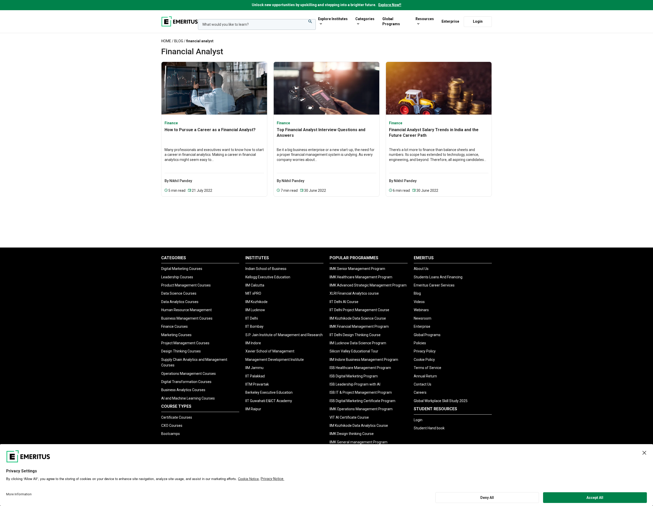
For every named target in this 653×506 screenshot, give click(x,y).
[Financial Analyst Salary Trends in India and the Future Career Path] (439, 88)
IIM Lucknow (255, 310)
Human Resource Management (186, 310)
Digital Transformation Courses (186, 382)
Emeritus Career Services (434, 285)
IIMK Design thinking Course (352, 434)
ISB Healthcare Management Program (360, 368)
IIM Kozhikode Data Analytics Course (359, 425)
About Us (421, 269)
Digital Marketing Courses (181, 269)
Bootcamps (170, 434)
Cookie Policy (424, 360)
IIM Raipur (253, 409)
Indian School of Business (265, 269)
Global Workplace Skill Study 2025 (441, 401)
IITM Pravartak (257, 384)
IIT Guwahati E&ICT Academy (268, 401)
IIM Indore (253, 343)
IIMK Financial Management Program (359, 326)
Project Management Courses (185, 343)
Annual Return (425, 376)
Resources (425, 19)
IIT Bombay (254, 326)
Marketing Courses (176, 335)
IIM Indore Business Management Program (364, 360)
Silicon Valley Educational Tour (354, 351)
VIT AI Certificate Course (349, 417)
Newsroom (422, 318)
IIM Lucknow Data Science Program (358, 343)
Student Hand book (429, 428)
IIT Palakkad (255, 376)
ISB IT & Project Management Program (361, 392)
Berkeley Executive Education (269, 392)
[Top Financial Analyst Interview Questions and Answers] (326, 88)
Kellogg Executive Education (267, 277)
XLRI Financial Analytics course (354, 293)
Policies (420, 343)
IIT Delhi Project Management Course (359, 310)
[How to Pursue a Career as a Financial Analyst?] (214, 88)
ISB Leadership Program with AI (355, 384)
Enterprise (450, 21)
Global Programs (391, 21)
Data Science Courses (178, 293)
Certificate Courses (176, 417)
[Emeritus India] (179, 21)
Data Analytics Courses (179, 302)
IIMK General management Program (358, 442)
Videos (419, 302)
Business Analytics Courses (183, 390)
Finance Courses (174, 326)
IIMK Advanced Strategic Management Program (368, 285)
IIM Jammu (254, 368)
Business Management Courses (186, 318)
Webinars (421, 310)
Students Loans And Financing (438, 277)
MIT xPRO (253, 293)
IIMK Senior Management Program (357, 269)
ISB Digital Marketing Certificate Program (362, 401)
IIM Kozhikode (256, 302)
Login (478, 21)
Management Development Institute (274, 360)
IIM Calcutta (254, 285)
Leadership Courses (177, 277)
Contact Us (422, 384)
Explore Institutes (333, 19)
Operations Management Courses (188, 374)
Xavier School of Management (269, 351)
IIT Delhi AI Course (344, 302)
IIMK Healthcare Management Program (361, 277)
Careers (420, 392)
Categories (364, 19)
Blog (178, 41)
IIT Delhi (251, 318)
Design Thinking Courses (181, 351)
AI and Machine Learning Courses (188, 398)
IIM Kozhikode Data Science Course (358, 318)
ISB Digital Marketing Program (354, 376)
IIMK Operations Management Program (361, 409)
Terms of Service (427, 368)
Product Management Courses (186, 285)
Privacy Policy (425, 351)
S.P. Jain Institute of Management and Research (284, 335)
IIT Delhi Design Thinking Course (355, 335)
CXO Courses (171, 425)
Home (166, 41)
